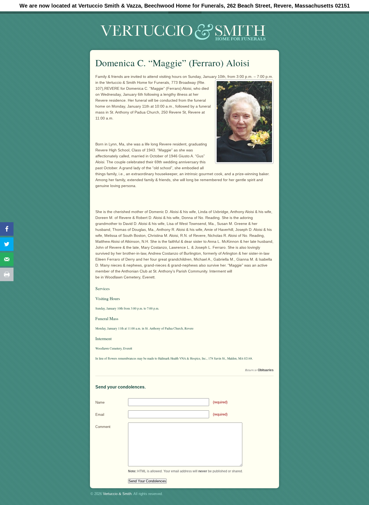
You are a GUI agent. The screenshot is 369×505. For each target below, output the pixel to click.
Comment (102, 427)
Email (99, 415)
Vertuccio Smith (117, 494)
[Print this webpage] (7, 274)
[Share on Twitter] (7, 244)
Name (100, 402)
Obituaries (266, 370)
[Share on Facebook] (7, 229)
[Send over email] (7, 259)
